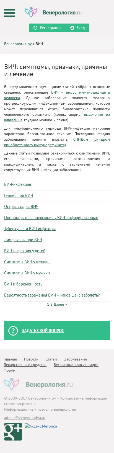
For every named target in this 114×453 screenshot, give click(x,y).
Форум (9, 370)
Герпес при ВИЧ (18, 195)
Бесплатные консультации (76, 364)
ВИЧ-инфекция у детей (24, 250)
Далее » (60, 304)
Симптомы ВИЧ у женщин (27, 261)
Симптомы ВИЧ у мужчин (27, 273)
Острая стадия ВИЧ (21, 206)
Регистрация (50, 27)
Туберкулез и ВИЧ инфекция (30, 228)
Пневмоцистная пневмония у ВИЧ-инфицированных (51, 217)
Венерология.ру (18, 43)
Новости (31, 359)
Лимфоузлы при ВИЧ (23, 239)
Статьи (51, 359)
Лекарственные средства (25, 364)
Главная (10, 359)
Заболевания (75, 359)
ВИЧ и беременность (23, 284)
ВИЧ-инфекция (17, 184)
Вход (80, 27)
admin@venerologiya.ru (24, 417)
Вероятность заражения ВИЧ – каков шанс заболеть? (52, 295)
